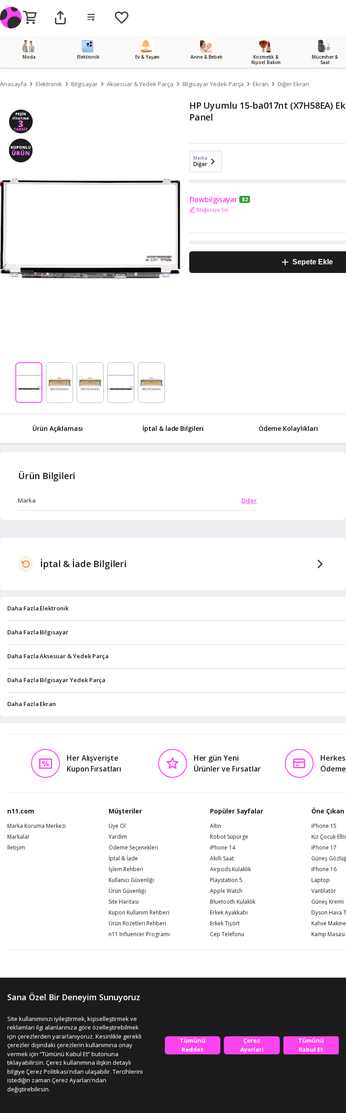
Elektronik (49, 84)
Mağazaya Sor (212, 209)
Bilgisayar (84, 84)
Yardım (118, 837)
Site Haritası (124, 901)
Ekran (261, 84)
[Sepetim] (30, 18)
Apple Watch (226, 891)
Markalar (18, 837)
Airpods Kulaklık (230, 869)
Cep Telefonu (227, 934)
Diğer (249, 500)
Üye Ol (117, 826)
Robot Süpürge (229, 837)
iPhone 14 (222, 847)
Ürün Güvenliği (127, 891)
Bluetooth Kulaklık (232, 901)
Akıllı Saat (222, 858)
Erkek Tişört (225, 923)
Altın (215, 826)
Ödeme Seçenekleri (133, 847)
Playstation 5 (226, 880)
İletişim (16, 847)
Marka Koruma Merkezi (36, 826)
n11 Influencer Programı (139, 934)
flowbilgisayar (213, 199)
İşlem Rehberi (126, 869)
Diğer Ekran (293, 84)
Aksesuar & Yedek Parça (140, 84)
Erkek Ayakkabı (229, 912)
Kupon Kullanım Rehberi (139, 912)
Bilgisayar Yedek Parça (213, 84)
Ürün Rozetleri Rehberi (137, 923)
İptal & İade (123, 858)
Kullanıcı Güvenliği (131, 880)
